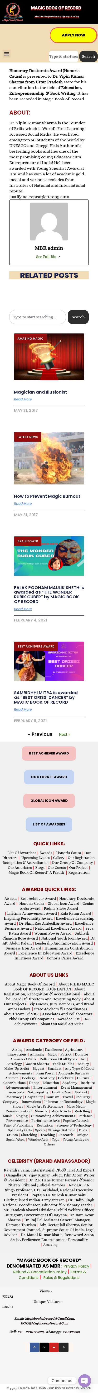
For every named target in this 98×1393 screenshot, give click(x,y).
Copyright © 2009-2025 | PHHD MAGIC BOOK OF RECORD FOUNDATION (49, 1388)
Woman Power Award (52, 933)
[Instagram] (64, 1347)
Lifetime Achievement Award (32, 913)
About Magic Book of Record (31, 984)
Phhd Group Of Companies (31, 1019)
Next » (64, 734)
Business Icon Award (23, 948)
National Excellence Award (59, 928)
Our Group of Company (72, 862)
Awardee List (70, 1019)
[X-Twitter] (44, 1347)
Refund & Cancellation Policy (40, 1272)
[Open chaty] (84, 1380)
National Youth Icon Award (65, 938)
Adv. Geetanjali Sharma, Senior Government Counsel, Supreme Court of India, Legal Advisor (49, 1230)
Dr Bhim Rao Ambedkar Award (45, 923)
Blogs (39, 867)
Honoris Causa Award (65, 958)
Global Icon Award (63, 903)
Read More (23, 399)
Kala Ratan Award (75, 913)
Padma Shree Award (61, 908)
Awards (45, 853)
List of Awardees (21, 853)
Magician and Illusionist (40, 392)
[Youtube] (54, 1347)
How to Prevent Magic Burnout (47, 496)
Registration (79, 872)
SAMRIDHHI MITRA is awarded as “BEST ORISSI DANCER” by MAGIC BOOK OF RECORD (46, 697)
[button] (6, 54)
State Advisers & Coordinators (62, 1009)
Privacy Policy (77, 1266)
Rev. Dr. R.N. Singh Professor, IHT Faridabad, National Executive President (49, 1190)
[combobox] (63, 56)
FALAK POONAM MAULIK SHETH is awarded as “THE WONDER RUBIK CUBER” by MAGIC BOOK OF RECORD (49, 594)
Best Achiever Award (38, 898)
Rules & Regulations (61, 1277)
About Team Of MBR (21, 1014)
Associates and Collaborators (67, 1014)
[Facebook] (34, 1347)
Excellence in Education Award (45, 953)
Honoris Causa (68, 853)
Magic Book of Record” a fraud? (38, 872)
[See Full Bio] (59, 256)
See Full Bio (46, 256)
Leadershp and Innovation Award (64, 943)
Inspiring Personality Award (28, 918)
